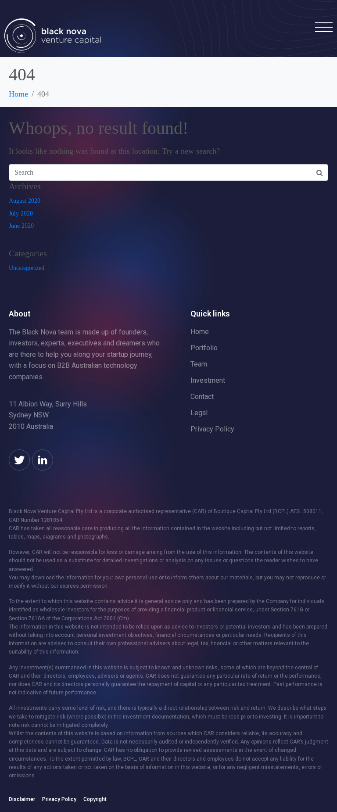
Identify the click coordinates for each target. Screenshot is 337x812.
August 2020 (24, 201)
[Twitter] (19, 460)
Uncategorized (26, 268)
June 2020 (21, 226)
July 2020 (21, 213)
